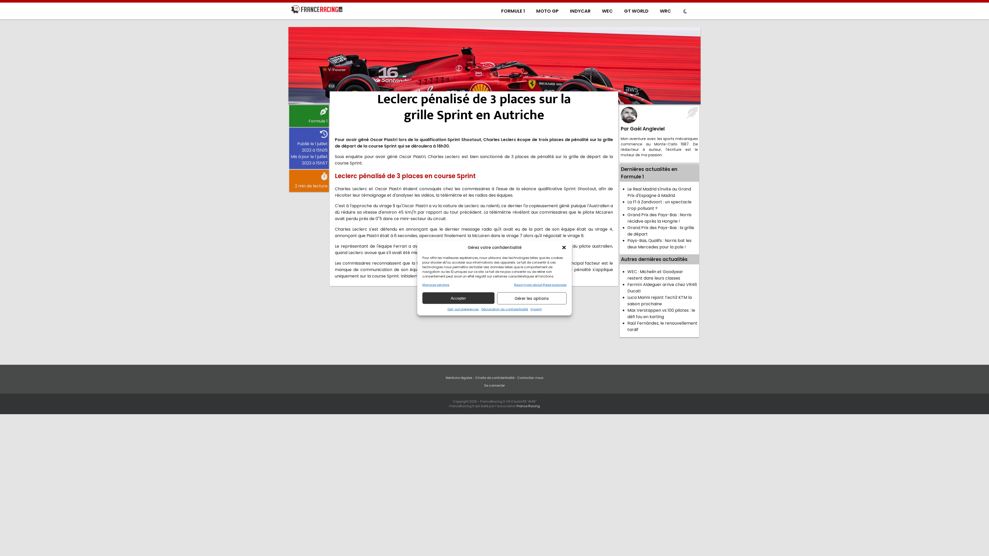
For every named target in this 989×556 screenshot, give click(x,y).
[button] (564, 247)
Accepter (458, 298)
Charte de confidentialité (494, 378)
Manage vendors (435, 285)
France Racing (528, 406)
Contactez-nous (530, 378)
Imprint (536, 309)
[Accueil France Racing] (316, 10)
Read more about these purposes (540, 285)
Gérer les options (532, 298)
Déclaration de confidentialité (504, 309)
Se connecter (494, 385)
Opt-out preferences (463, 309)
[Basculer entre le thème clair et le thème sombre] (685, 11)
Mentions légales (459, 378)
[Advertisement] (494, 66)
